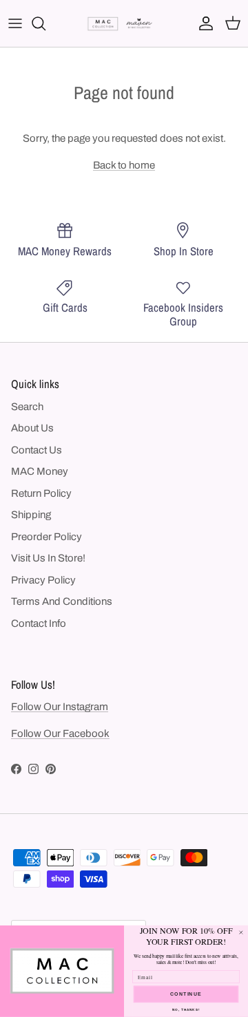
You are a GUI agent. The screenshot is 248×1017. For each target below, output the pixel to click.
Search (27, 406)
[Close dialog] (241, 932)
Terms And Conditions (61, 601)
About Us (32, 427)
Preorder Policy (46, 536)
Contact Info (38, 623)
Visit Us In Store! (48, 558)
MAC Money (39, 471)
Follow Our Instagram (59, 706)
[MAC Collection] (124, 24)
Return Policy (41, 493)
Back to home (124, 165)
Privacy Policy (43, 580)
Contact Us (36, 450)
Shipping (31, 514)
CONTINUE (186, 994)
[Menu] (15, 23)
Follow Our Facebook (60, 733)
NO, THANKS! (186, 1009)
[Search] (45, 23)
